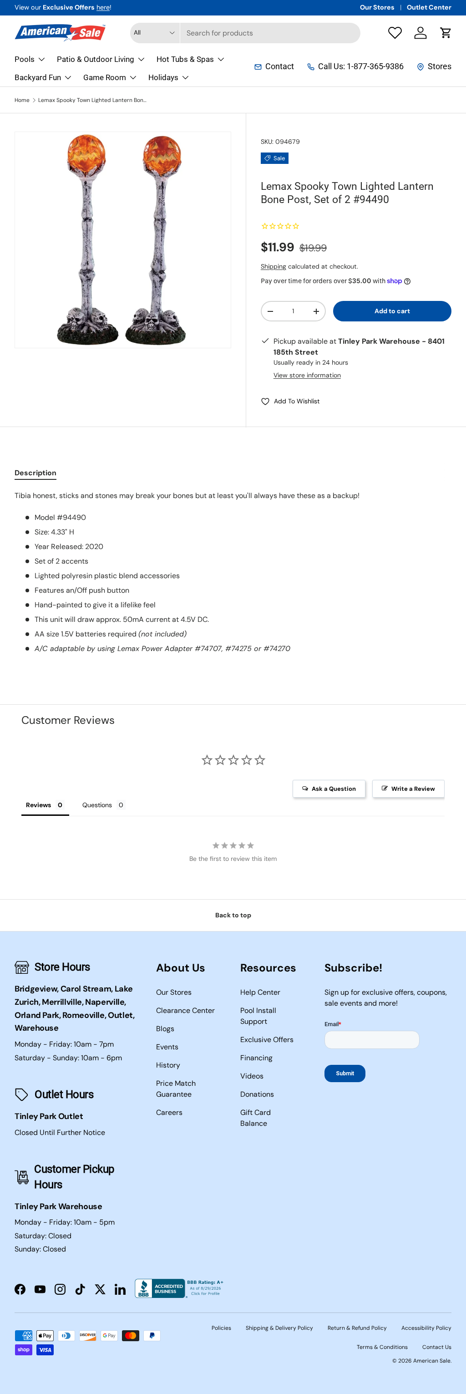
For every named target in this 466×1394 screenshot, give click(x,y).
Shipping (273, 266)
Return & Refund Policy (357, 1328)
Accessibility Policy (426, 1328)
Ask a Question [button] (334, 789)
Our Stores (377, 7)
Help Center (260, 992)
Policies (221, 1328)
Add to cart (392, 311)
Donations (257, 1094)
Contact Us (436, 1347)
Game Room (104, 77)
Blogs (165, 1028)
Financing (256, 1058)
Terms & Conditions (382, 1347)
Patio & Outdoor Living (95, 59)
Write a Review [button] (413, 789)
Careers (169, 1112)
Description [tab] (35, 473)
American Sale (432, 1360)
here (103, 7)
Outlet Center (429, 7)
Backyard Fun (38, 77)
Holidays (163, 77)
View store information (307, 375)
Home (22, 100)
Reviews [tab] (38, 805)
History (168, 1065)
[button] (446, 33)
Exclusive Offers (267, 1039)
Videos (251, 1076)
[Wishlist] (395, 33)
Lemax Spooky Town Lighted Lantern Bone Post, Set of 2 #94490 (92, 100)
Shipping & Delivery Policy (279, 1328)
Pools (25, 59)
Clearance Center (185, 1010)
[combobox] (245, 33)
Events (167, 1047)
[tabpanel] (233, 572)
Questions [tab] (97, 805)
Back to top (233, 915)
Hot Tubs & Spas (185, 59)
